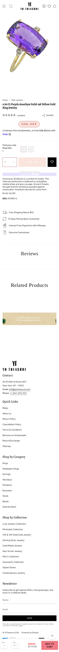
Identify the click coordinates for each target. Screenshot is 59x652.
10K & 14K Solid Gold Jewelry (17, 534)
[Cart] (54, 6)
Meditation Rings (11, 468)
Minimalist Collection (13, 529)
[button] (11, 6)
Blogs (5, 408)
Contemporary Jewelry (14, 573)
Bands (6, 501)
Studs (5, 496)
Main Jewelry (17, 100)
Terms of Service (12, 626)
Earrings (7, 474)
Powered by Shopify (30, 632)
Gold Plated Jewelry (12, 545)
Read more (9, 193)
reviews (21, 115)
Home (5, 100)
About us (7, 413)
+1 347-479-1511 (18, 393)
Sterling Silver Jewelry (13, 540)
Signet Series (9, 567)
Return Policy (9, 419)
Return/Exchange (11, 440)
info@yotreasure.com (19, 389)
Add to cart (49, 645)
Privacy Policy (48, 624)
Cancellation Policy (12, 424)
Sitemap (7, 446)
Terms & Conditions (12, 429)
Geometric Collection (13, 562)
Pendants (7, 485)
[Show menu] (4, 6)
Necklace (7, 479)
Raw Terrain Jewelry (12, 551)
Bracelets (7, 490)
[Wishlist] (49, 6)
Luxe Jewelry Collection (14, 524)
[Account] (44, 6)
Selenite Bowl (9, 506)
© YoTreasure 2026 (11, 632)
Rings (5, 463)
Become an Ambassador (14, 435)
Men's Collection (11, 556)
